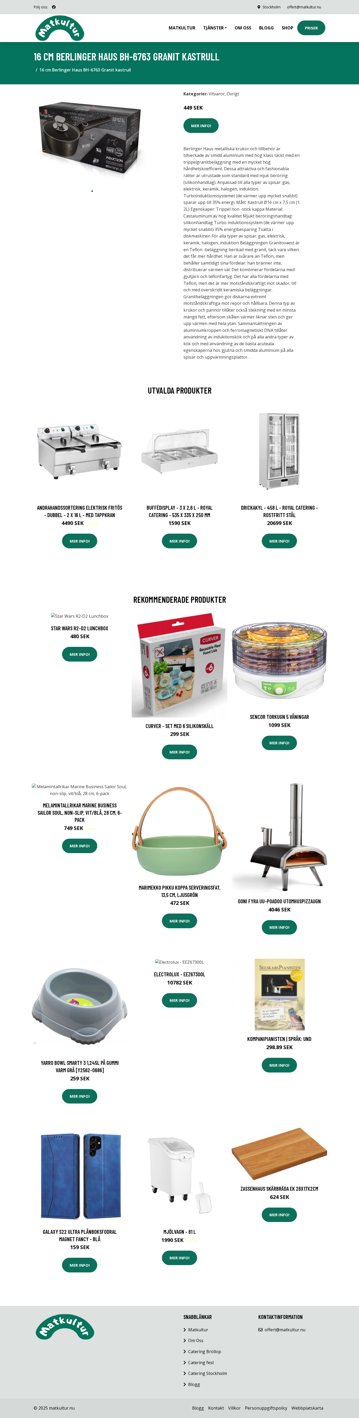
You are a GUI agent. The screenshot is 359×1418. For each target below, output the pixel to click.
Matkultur (182, 28)
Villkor (234, 1408)
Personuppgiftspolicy (266, 1408)
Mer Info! (201, 125)
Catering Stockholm (207, 1373)
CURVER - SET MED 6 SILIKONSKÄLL (180, 726)
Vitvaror (217, 94)
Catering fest (201, 1362)
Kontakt (216, 1408)
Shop (287, 28)
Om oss (243, 28)
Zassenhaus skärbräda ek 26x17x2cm (279, 1188)
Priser (311, 27)
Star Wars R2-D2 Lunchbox (79, 628)
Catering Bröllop (204, 1351)
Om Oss (195, 1340)
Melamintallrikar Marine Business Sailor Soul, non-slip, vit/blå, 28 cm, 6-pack (80, 812)
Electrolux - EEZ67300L (179, 974)
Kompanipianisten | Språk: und (279, 1038)
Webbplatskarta (307, 1408)
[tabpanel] (92, 137)
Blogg (266, 28)
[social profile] (54, 7)
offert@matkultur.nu (304, 6)
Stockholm (272, 6)
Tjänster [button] (213, 28)
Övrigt (233, 94)
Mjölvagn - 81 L (179, 1231)
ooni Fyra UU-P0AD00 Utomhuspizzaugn (279, 901)
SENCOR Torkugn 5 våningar (279, 716)
